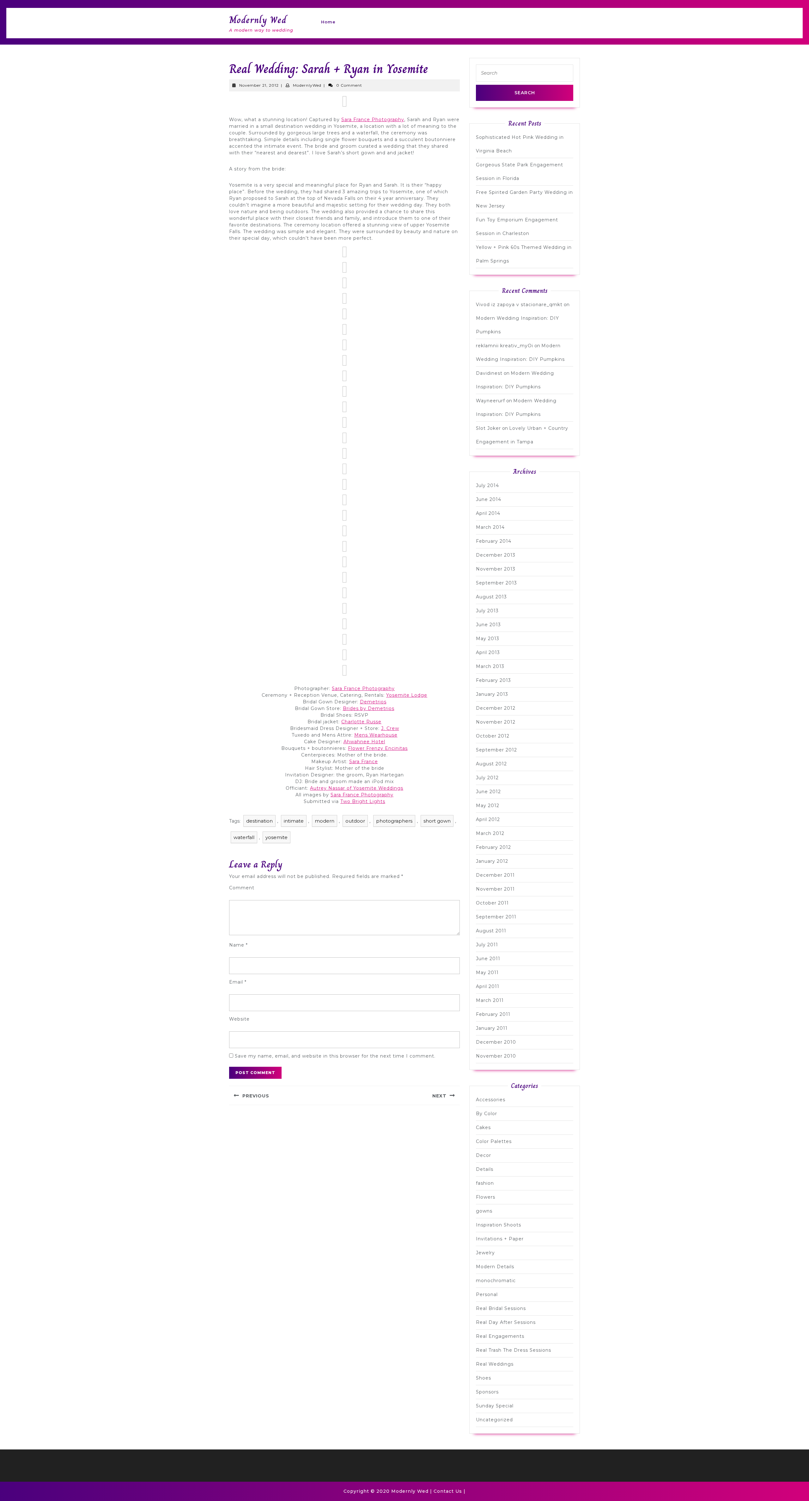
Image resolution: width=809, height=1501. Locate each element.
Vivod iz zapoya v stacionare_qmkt (519, 304)
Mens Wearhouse (376, 735)
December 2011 (495, 875)
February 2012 (493, 847)
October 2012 (492, 736)
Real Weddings (495, 1364)
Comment (241, 888)
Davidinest (489, 373)
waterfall (244, 837)
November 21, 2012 (259, 85)
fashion (485, 1183)
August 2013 (491, 597)
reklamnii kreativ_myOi (504, 346)
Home (328, 21)
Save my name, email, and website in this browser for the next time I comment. (335, 1056)
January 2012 (492, 861)
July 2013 (487, 611)
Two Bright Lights (362, 801)
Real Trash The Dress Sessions (513, 1350)
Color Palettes (494, 1141)
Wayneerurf (490, 401)
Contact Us (448, 1491)
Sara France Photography (372, 119)
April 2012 (488, 819)
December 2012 (495, 708)
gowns (484, 1211)
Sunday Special (495, 1406)
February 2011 (493, 1014)
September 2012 (496, 750)
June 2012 (488, 791)
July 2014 (487, 485)
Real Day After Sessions (506, 1322)
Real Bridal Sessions (501, 1308)
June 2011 (488, 958)
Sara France (363, 761)
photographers (394, 821)
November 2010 (496, 1056)
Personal (487, 1294)
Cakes (483, 1127)
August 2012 (491, 764)
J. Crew (390, 728)
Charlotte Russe (361, 722)
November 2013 (495, 569)
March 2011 (490, 1000)
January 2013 (492, 694)
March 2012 (490, 833)
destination (259, 821)
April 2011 (487, 986)
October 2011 (492, 903)
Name (238, 945)
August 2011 (491, 931)
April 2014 (488, 513)
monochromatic (496, 1280)
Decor (483, 1155)
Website (239, 1019)
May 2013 (487, 638)
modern (324, 821)
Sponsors (487, 1392)
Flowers (485, 1197)
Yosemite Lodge (406, 695)
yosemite (276, 837)
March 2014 (490, 527)
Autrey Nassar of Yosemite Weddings (356, 788)
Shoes (483, 1378)
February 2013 (493, 680)
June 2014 (488, 499)
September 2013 (496, 583)
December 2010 (496, 1042)
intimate (294, 821)
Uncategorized (494, 1420)
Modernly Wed (257, 20)
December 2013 (495, 555)
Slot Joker (488, 428)
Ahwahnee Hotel (364, 741)
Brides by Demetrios (368, 708)
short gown (437, 821)
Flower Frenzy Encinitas (378, 748)
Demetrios (373, 702)
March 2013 (490, 666)
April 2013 (488, 652)
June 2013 (488, 624)
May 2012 (487, 805)
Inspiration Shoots (498, 1225)
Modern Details (495, 1266)
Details (484, 1169)
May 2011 (487, 972)
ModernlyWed (307, 85)
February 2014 (493, 541)
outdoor (355, 821)
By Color (486, 1113)
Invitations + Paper (500, 1239)
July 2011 (487, 945)
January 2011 (492, 1028)
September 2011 (496, 917)
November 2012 (495, 722)
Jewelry (485, 1253)
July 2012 (487, 778)
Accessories (490, 1100)
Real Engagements (500, 1336)
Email (237, 982)
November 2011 (495, 889)
